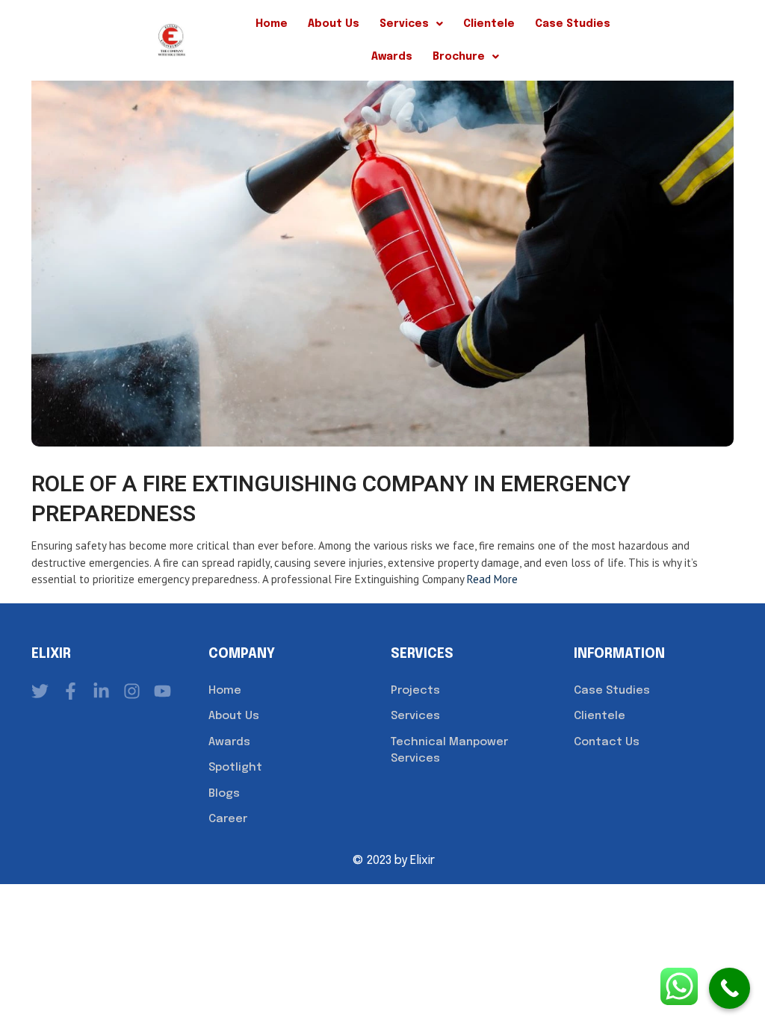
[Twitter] (40, 691)
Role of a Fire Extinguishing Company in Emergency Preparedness (331, 499)
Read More (492, 579)
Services (404, 24)
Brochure (459, 57)
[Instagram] (131, 691)
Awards (391, 57)
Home (271, 24)
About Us (333, 24)
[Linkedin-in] (101, 691)
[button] (411, 23)
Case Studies (572, 24)
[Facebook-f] (70, 691)
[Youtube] (162, 691)
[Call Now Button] (729, 988)
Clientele (489, 24)
